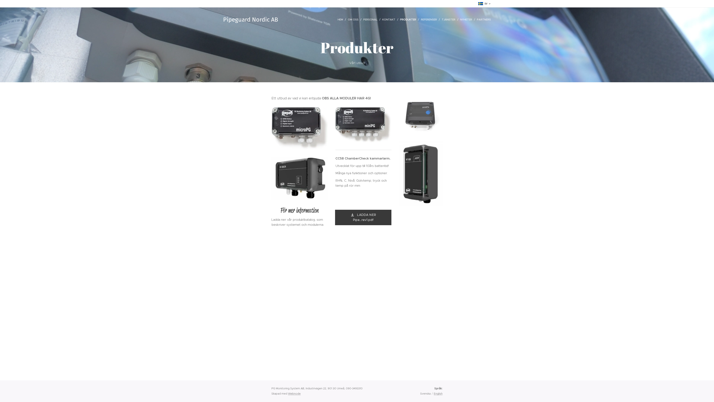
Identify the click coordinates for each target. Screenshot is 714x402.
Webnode (294, 393)
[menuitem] (341, 19)
